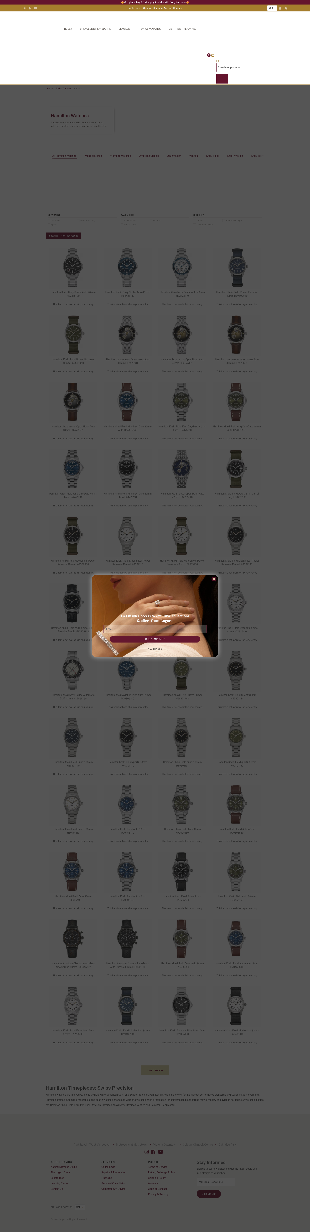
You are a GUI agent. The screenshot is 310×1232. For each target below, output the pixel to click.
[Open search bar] (217, 61)
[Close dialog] (214, 579)
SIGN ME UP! (155, 639)
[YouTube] (35, 8)
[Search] (222, 79)
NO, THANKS (155, 649)
